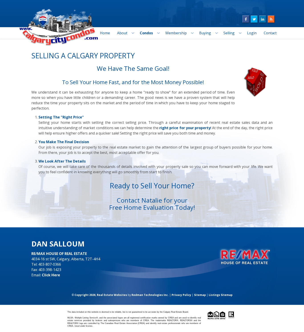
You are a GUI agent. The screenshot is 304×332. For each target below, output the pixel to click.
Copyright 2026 (85, 295)
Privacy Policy (181, 295)
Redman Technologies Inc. (150, 295)
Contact (270, 33)
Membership (176, 33)
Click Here (51, 275)
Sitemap (200, 295)
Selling (229, 33)
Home (105, 33)
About (122, 33)
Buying (205, 33)
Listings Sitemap (221, 295)
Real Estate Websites (112, 295)
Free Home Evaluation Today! (152, 207)
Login (252, 33)
